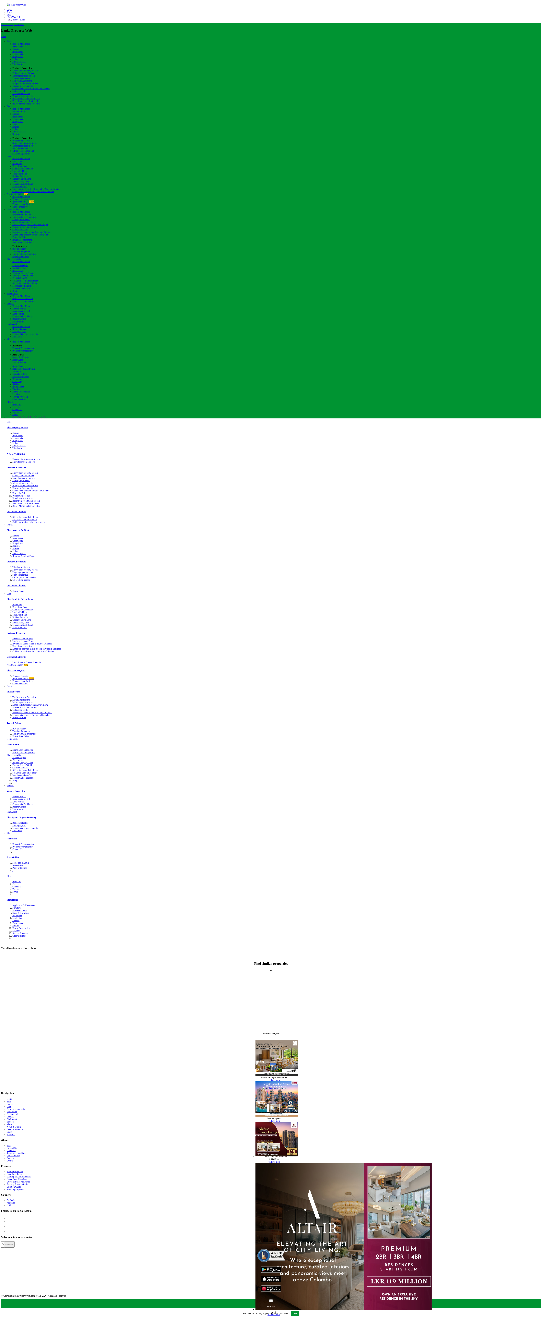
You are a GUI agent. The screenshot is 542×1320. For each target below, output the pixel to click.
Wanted (10, 303)
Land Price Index (14, 1174)
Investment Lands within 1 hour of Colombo (32, 232)
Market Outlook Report (22, 288)
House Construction (21, 391)
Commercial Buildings (22, 316)
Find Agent (12, 324)
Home (9, 1099)
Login (9, 10)
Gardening (17, 381)
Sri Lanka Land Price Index (24, 283)
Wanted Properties (16, 791)
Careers (15, 407)
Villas (15, 59)
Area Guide (17, 360)
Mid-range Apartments (22, 81)
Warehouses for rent (21, 140)
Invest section (13, 209)
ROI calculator (19, 249)
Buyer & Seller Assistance (24, 348)
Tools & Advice (14, 723)
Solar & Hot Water (20, 376)
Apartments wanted (21, 311)
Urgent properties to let (22, 146)
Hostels (15, 126)
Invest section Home (21, 214)
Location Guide (14, 1187)
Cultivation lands (20, 229)
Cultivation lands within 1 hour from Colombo (33, 191)
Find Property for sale (17, 427)
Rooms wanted (19, 319)
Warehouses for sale (21, 93)
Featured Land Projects (22, 204)
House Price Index (20, 256)
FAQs (15, 414)
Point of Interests (19, 362)
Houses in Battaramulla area (24, 227)
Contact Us (17, 409)
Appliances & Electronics (23, 369)
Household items (19, 374)
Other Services (19, 399)
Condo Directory (20, 207)
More (9, 339)
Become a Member (15, 1129)
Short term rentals (20, 148)
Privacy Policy (13, 1155)
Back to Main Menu (21, 44)
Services (10, 1122)
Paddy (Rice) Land (20, 181)
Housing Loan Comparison (19, 1176)
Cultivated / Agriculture (22, 168)
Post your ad (12, 1114)
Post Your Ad (14, 17)
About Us (11, 1150)
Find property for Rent (18, 530)
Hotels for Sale (19, 91)
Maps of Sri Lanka (20, 357)
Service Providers (20, 397)
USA (9, 1205)
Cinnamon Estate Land (22, 184)
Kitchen (15, 384)
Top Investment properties (24, 254)
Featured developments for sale (26, 459)
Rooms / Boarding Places (23, 556)
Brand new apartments (22, 96)
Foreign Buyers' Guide (22, 275)
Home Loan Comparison (23, 301)
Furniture (16, 371)
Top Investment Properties (24, 697)
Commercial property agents (25, 334)
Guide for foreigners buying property (28, 522)
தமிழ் (22, 19)
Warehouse (17, 64)
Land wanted (18, 314)
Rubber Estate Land (21, 176)
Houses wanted (19, 308)
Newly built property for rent (25, 143)
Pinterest (38, 417)
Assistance (12, 838)
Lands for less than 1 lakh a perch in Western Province (36, 189)
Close (3, 36)
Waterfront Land (19, 186)
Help (9, 15)
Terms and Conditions (16, 1153)
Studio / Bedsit (19, 61)
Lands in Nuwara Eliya (22, 641)
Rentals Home (18, 111)
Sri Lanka (11, 1200)
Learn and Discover (16, 511)
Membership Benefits (21, 286)
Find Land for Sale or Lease (20, 599)
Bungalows (17, 56)
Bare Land (17, 163)
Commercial (17, 54)
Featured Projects (20, 199)
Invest (21, 24)
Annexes (16, 124)
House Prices (18, 591)
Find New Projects (16, 670)
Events (15, 412)
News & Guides (14, 1127)
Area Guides (13, 857)
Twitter (19, 417)
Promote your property (22, 351)
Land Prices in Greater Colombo (26, 662)
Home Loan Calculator (22, 298)
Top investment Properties (24, 217)
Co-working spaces (21, 153)
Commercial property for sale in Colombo (31, 88)
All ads (11, 1134)
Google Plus (28, 417)
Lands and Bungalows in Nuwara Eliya (30, 224)
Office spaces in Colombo (24, 151)
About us (16, 404)
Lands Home (18, 161)
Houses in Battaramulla (22, 86)
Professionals (18, 386)
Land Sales (17, 336)
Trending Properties (21, 251)
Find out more (274, 1080)
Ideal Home (17, 366)
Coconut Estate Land (21, 179)
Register (10, 12)
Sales (3, 24)
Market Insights (14, 259)
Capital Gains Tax (20, 278)
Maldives (11, 1203)
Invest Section (13, 691)
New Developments (16, 454)
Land (16, 24)
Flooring (16, 389)
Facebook (11, 417)
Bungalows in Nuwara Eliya (25, 83)
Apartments (17, 51)
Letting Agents (19, 331)
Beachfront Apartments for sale (26, 98)
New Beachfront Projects (23, 462)
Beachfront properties (22, 242)
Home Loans (12, 293)
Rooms (15, 134)
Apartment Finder (17, 194)
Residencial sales (20, 823)
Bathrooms (17, 379)
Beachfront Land (20, 166)
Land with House (20, 171)
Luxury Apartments (21, 78)
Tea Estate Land (19, 174)
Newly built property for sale (25, 70)
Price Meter (17, 270)
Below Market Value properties (26, 103)
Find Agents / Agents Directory (21, 817)
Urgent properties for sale (23, 76)
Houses (15, 49)
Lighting (16, 394)
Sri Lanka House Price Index (25, 281)
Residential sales (19, 329)
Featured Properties (16, 467)
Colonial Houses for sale (23, 73)
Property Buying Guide (22, 273)
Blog (14, 291)
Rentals (9, 24)
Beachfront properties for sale (25, 101)
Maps (9, 1124)
